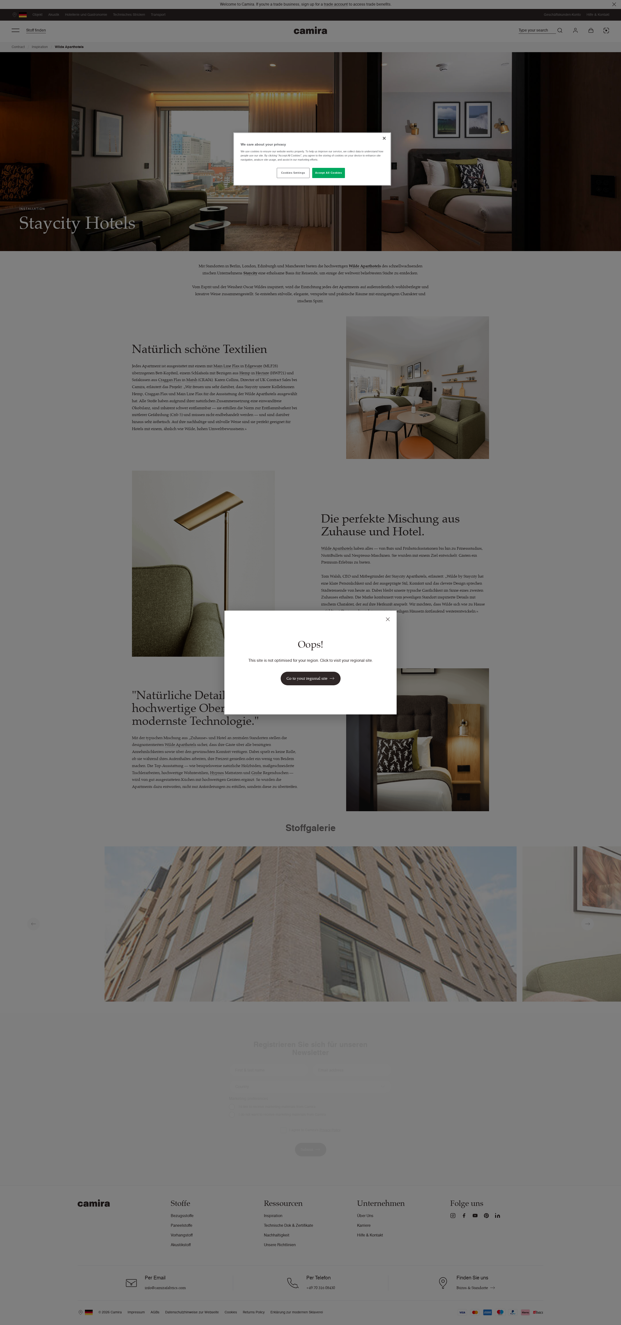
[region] (312, 159)
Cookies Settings (293, 172)
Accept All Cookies (328, 172)
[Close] (384, 138)
